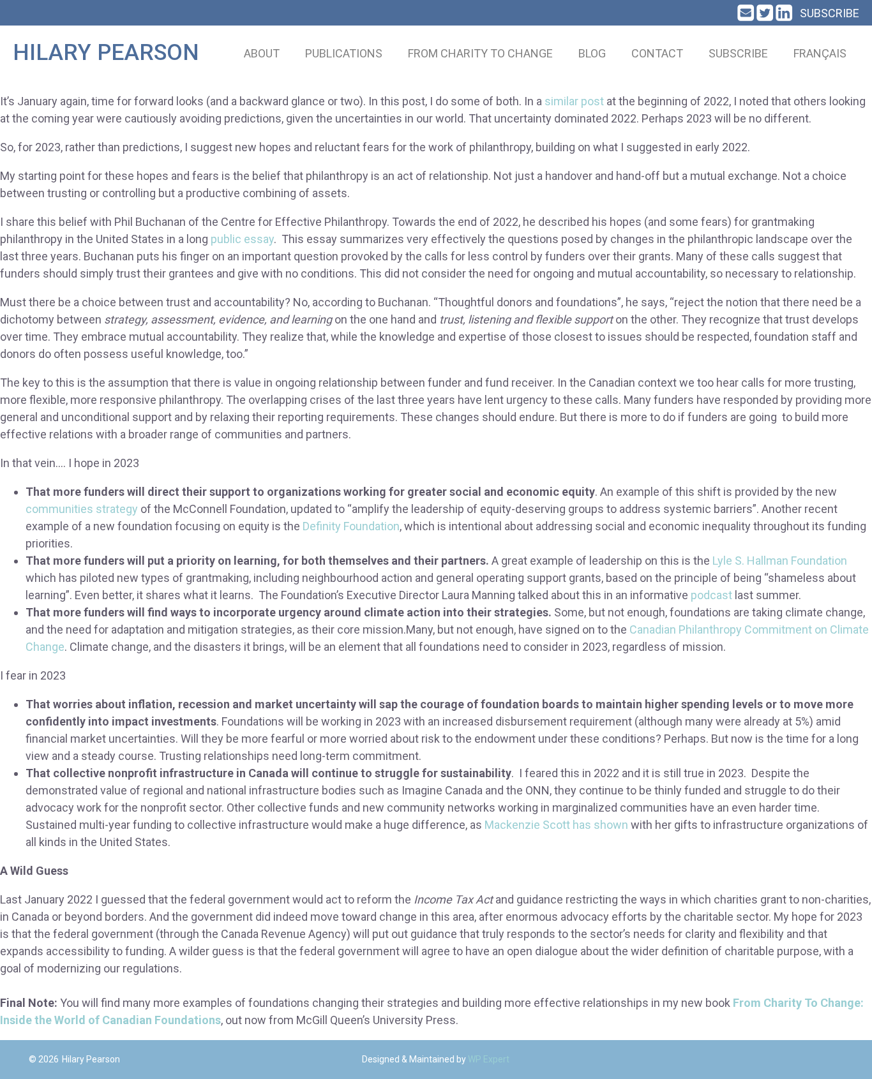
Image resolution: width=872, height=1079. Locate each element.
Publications (343, 53)
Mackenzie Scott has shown (556, 824)
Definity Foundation (351, 526)
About (262, 53)
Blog (592, 53)
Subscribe (829, 13)
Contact (657, 53)
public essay (242, 239)
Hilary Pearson (106, 53)
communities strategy (82, 509)
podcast (711, 595)
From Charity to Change (480, 53)
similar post (574, 101)
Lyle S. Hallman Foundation (779, 560)
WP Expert (488, 1059)
